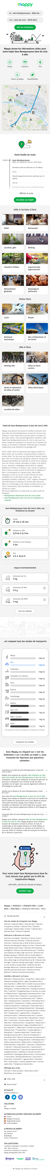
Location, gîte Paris (34, 986)
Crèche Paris (13, 1020)
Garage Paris (30, 979)
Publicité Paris (9, 1003)
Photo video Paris (37, 1006)
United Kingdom (12, 1123)
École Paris (12, 1018)
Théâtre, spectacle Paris (34, 1003)
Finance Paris (9, 1057)
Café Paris (12, 991)
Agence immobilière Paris (33, 981)
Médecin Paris (26, 1042)
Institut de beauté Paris (12, 1006)
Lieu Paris (38, 1020)
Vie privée (24, 1146)
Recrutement (8, 1133)
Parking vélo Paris (15, 1001)
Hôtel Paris (7, 979)
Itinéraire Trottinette (23, 931)
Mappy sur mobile (10, 1108)
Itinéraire (7, 924)
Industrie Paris (36, 1047)
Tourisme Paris (23, 1018)
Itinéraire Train (26, 926)
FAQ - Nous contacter (11, 1148)
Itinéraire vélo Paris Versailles (14, 941)
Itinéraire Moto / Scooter (22, 929)
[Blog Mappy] (20, 1097)
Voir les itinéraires (25, 27)
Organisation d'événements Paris (30, 993)
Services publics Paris (26, 1020)
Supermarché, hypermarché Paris (27, 1010)
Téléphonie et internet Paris (23, 1064)
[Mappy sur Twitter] (14, 1097)
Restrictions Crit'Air (31, 1071)
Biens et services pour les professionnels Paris (19, 998)
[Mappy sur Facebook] (7, 1097)
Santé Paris (24, 996)
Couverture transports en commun (15, 1150)
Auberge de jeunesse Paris (13, 1035)
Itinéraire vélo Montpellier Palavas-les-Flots (19, 945)
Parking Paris (8, 989)
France (9, 1117)
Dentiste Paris (20, 1003)
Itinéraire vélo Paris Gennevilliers (23, 972)
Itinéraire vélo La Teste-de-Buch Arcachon (27, 943)
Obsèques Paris (9, 986)
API (5, 1106)
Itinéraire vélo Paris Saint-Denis (14, 970)
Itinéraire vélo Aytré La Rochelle (31, 967)
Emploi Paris (25, 1006)
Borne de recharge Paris (32, 1035)
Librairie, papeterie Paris (28, 1062)
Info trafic (7, 1071)
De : (26, 13)
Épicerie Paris (13, 1062)
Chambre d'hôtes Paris (21, 989)
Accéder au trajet (25, 200)
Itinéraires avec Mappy (11, 938)
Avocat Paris (37, 1057)
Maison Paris (40, 979)
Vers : (23, 20)
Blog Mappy (8, 1136)
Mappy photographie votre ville (14, 1152)
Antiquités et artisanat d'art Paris (30, 1052)
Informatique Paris (38, 1001)
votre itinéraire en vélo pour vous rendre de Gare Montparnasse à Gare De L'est (23, 776)
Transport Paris (21, 986)
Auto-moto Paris (9, 984)
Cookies (31, 1146)
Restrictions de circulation (13, 1073)
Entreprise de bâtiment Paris (13, 981)
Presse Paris (8, 1059)
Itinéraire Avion (9, 931)
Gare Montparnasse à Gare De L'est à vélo (28, 796)
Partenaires (14, 1138)
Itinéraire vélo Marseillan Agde (22, 962)
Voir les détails (25, 611)
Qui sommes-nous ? (10, 1131)
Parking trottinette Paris (26, 1008)
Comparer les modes (25, 742)
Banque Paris (33, 1018)
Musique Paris (13, 1013)
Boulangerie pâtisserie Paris (24, 1054)
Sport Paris (26, 1001)
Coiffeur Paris (21, 984)
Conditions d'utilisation (11, 1146)
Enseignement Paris (10, 1008)
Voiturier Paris (14, 996)
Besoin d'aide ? (12, 1084)
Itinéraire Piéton (17, 924)
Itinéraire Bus (36, 929)
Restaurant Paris (18, 979)
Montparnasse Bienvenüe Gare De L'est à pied (22, 496)
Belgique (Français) (13, 1119)
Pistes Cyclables (17, 1071)
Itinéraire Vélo (29, 924)
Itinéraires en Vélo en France (31, 938)
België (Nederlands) (13, 1121)
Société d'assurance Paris (35, 984)
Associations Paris (35, 996)
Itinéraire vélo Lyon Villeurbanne (25, 958)
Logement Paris (25, 1013)
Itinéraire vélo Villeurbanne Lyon (25, 950)
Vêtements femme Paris (27, 1015)
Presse (6, 1138)
